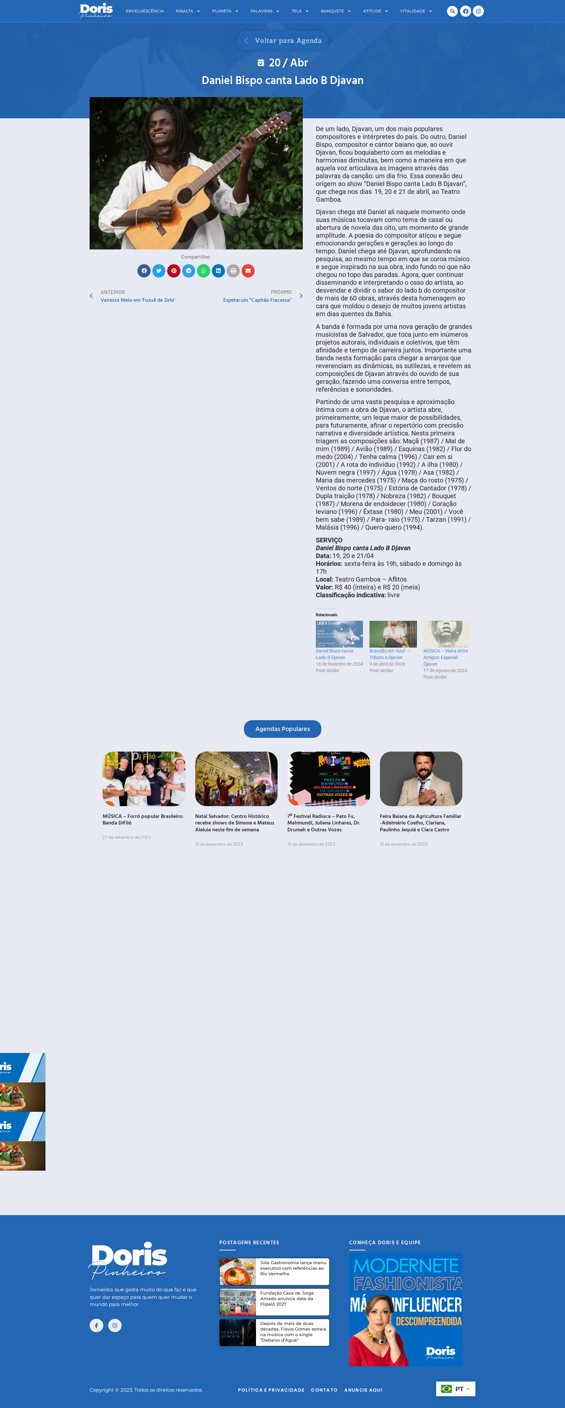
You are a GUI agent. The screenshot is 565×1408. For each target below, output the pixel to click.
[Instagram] (478, 11)
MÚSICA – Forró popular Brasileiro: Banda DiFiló (143, 819)
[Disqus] (282, 954)
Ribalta (184, 10)
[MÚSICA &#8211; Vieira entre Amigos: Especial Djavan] (447, 634)
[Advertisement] (282, 1185)
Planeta (221, 10)
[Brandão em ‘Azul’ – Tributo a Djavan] (393, 634)
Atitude (372, 10)
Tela (297, 10)
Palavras (261, 10)
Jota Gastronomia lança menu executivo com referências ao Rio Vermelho (293, 1268)
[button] (452, 11)
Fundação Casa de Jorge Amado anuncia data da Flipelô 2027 (287, 1298)
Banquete (332, 10)
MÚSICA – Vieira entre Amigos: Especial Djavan (445, 657)
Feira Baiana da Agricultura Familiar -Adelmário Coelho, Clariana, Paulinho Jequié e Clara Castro (420, 823)
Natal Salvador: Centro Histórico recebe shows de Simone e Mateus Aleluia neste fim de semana (234, 823)
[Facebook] (465, 11)
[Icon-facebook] (96, 1325)
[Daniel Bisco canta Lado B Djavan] (339, 634)
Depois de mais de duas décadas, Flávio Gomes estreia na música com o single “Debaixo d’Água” (293, 1332)
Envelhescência (145, 10)
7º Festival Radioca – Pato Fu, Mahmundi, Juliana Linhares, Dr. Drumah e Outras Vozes (324, 823)
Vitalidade (412, 10)
